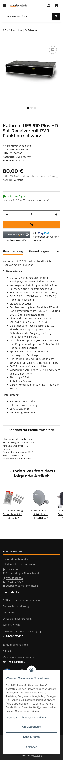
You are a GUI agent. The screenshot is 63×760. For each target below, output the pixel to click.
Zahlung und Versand (15, 644)
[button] (48, 5)
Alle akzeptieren (31, 726)
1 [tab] (28, 108)
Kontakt (7, 650)
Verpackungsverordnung (17, 618)
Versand (18, 179)
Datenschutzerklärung (34, 717)
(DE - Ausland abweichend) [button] (36, 200)
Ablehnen (31, 746)
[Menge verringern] (7, 214)
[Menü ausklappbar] (4, 6)
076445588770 (14, 578)
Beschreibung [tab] (13, 251)
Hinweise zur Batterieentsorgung (22, 631)
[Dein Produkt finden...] (56, 16)
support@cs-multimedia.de (22, 585)
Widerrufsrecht (12, 624)
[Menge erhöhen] (56, 214)
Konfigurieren (31, 736)
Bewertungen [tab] (39, 251)
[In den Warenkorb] (5, 41)
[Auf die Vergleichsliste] (53, 50)
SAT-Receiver (23, 156)
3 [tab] (35, 108)
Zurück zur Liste (13, 30)
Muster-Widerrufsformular (18, 657)
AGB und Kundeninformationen (21, 600)
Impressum (12, 717)
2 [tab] (31, 108)
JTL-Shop (37, 755)
